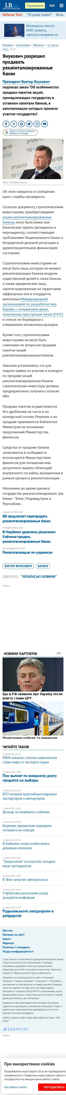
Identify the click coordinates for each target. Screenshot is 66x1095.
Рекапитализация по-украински (27, 552)
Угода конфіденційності (18, 951)
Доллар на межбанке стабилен (26, 812)
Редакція (8, 943)
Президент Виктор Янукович (26, 81)
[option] (33, 30)
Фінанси (38, 45)
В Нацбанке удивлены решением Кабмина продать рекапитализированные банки (29, 536)
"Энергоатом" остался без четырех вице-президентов (29, 863)
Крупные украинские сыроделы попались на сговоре (27, 827)
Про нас (8, 930)
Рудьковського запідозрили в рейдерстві (28, 913)
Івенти (7, 939)
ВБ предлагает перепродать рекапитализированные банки (26, 518)
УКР (52, 6)
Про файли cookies (15, 1087)
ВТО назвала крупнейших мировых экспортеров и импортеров (29, 796)
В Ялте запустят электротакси (25, 879)
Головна (8, 45)
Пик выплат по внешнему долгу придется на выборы (29, 778)
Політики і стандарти (16, 947)
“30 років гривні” (39, 14)
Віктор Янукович (18, 566)
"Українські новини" (39, 576)
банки (43, 566)
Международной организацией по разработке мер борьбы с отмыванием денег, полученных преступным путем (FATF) (33, 307)
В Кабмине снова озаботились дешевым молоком (26, 845)
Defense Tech (12, 14)
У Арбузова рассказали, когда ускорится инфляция (25, 895)
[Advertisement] (33, 613)
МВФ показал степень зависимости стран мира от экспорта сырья (30, 759)
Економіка (23, 45)
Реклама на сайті (13, 934)
